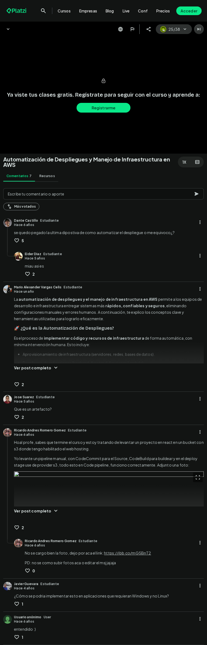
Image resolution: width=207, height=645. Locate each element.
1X (184, 162)
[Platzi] (16, 10)
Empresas (88, 10)
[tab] (19, 176)
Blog (110, 10)
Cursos (64, 10)
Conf (143, 10)
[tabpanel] (103, 415)
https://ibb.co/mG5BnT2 (127, 553)
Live (126, 10)
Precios (163, 10)
